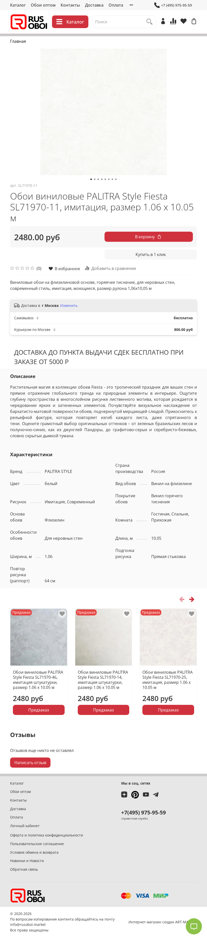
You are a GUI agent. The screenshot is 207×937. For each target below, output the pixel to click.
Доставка (94, 5)
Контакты (70, 5)
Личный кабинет (25, 825)
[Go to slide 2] (94, 179)
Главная (18, 41)
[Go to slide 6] (109, 179)
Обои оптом (43, 5)
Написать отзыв (30, 762)
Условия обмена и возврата (34, 852)
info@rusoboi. (22, 924)
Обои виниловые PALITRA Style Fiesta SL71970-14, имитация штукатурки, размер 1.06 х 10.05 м (103, 679)
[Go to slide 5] (105, 179)
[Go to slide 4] (101, 179)
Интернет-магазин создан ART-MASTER (162, 922)
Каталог (18, 5)
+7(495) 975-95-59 (143, 812)
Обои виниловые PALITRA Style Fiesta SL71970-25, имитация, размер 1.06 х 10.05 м (167, 679)
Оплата (116, 5)
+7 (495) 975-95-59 (176, 5)
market (40, 924)
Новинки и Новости (27, 860)
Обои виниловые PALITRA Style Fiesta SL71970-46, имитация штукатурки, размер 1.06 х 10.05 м (38, 679)
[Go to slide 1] (91, 179)
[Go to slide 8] (116, 179)
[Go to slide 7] (112, 179)
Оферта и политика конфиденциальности (46, 835)
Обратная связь (24, 869)
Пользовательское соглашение (37, 843)
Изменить (68, 305)
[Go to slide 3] (98, 179)
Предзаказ (38, 709)
